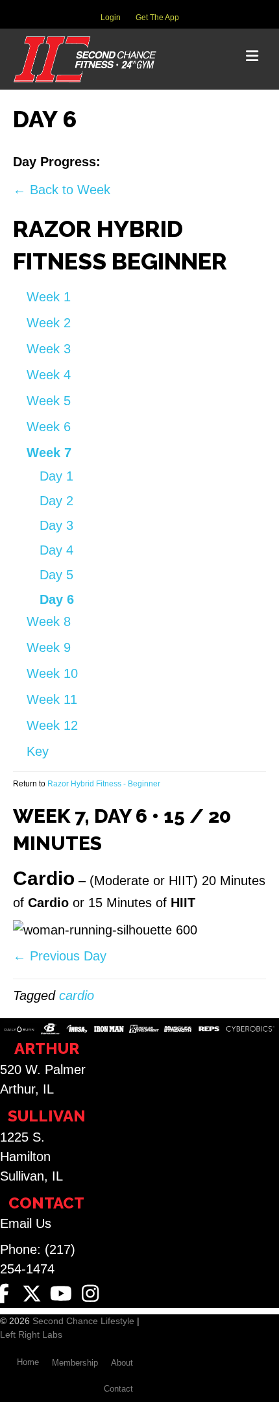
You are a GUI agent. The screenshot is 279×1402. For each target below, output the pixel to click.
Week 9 (49, 647)
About (122, 1363)
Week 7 (49, 452)
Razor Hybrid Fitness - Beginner (103, 783)
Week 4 (49, 375)
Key (38, 751)
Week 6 (49, 426)
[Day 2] (133, 163)
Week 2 (49, 323)
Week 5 (49, 401)
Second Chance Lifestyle (83, 1321)
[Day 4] (163, 163)
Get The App (157, 17)
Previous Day (59, 956)
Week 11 (52, 699)
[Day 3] (148, 163)
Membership (75, 1363)
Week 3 (49, 349)
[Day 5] (178, 163)
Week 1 (49, 297)
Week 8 (49, 621)
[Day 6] (192, 163)
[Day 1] (118, 163)
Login (111, 17)
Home (28, 1362)
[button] (32, 1293)
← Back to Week (61, 189)
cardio (76, 995)
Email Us (25, 1223)
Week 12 (52, 725)
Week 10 (52, 673)
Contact (118, 1389)
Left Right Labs (31, 1334)
